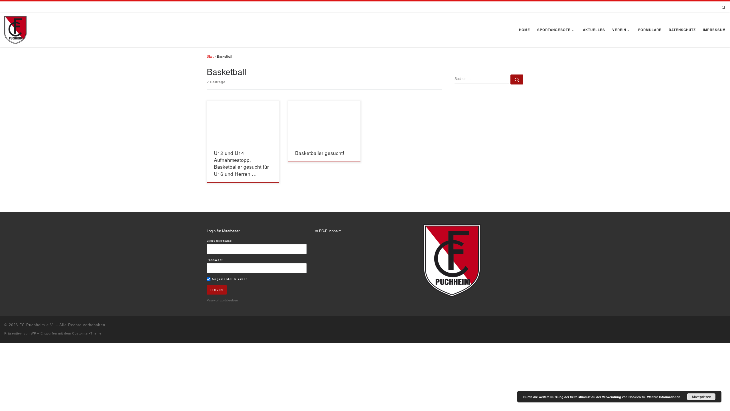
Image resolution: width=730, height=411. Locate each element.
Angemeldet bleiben (229, 279)
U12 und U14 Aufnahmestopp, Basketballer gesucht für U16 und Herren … (241, 163)
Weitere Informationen (663, 397)
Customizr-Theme (87, 333)
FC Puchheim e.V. (36, 325)
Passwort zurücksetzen (222, 300)
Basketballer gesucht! (319, 152)
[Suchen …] (516, 79)
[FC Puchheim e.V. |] (15, 29)
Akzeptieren (701, 396)
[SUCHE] (482, 79)
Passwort (215, 260)
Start (210, 56)
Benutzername (219, 240)
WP (33, 333)
